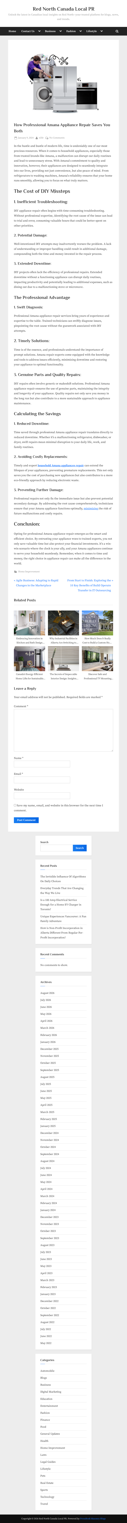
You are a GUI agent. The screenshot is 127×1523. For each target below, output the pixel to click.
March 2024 (47, 1196)
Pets (42, 1475)
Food (43, 1426)
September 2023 (49, 1238)
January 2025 (48, 1126)
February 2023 (48, 1287)
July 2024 (45, 1168)
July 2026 (45, 1000)
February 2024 (48, 1203)
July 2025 (45, 1084)
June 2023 (46, 1259)
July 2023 (45, 1252)
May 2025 (45, 1098)
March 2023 (47, 1280)
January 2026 (48, 1042)
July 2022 (45, 1329)
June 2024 (46, 1175)
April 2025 (46, 1105)
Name (18, 758)
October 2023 (48, 1231)
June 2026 (46, 1007)
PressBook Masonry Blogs (93, 1518)
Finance (45, 1420)
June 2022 (46, 1336)
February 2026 (48, 1035)
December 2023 (49, 1217)
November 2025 (49, 1056)
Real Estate (46, 1483)
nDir (41, 137)
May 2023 (45, 1266)
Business (50, 31)
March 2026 (47, 1028)
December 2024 (49, 1133)
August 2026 (47, 993)
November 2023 (49, 1224)
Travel (44, 1504)
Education (46, 1399)
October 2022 (48, 1308)
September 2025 (49, 1070)
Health (44, 1441)
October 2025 (48, 1063)
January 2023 (48, 1294)
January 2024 (48, 1210)
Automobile (47, 1371)
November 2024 (49, 1140)
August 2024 (47, 1161)
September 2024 (49, 1154)
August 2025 (47, 1077)
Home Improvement (29, 571)
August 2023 (47, 1245)
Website (19, 790)
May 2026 (45, 1014)
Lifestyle (91, 31)
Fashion (71, 31)
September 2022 (49, 1315)
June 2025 (46, 1091)
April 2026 (46, 1021)
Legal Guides (48, 1462)
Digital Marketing (50, 1391)
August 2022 (47, 1322)
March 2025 (47, 1112)
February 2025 (48, 1119)
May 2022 (45, 1343)
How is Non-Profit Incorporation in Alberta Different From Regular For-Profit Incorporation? (61, 932)
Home (12, 31)
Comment (21, 706)
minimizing (91, 508)
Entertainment (49, 1406)
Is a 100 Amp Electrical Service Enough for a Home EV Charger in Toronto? (60, 904)
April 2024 (46, 1189)
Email (18, 774)
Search (44, 842)
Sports (44, 1490)
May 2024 (45, 1182)
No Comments (56, 138)
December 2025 (49, 1049)
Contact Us (27, 31)
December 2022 (49, 1301)
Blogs (43, 1378)
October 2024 (48, 1147)
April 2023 (46, 1273)
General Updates (50, 1433)
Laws (43, 1455)
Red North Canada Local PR (63, 9)
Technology (47, 1497)
